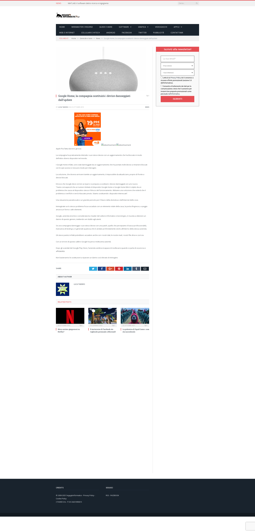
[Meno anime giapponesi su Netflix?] (70, 317)
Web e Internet (67, 32)
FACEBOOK (114, 495)
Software (124, 27)
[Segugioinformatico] (68, 15)
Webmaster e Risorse (82, 27)
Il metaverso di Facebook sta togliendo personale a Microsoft (103, 330)
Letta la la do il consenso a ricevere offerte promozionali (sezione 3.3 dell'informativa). (177, 80)
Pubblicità (158, 32)
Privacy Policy (176, 78)
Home (62, 27)
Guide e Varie (105, 27)
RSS (107, 495)
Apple (176, 27)
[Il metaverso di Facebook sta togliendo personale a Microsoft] (102, 317)
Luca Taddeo (63, 107)
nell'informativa (174, 94)
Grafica (142, 27)
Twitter (142, 32)
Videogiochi (161, 27)
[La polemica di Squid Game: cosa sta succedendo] (135, 317)
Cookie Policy (61, 498)
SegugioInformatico (74, 495)
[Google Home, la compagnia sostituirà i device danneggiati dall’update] (101, 90)
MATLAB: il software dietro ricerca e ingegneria (88, 3)
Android (110, 32)
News (147, 107)
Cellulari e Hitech (90, 32)
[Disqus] (102, 370)
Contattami (177, 32)
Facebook (127, 32)
